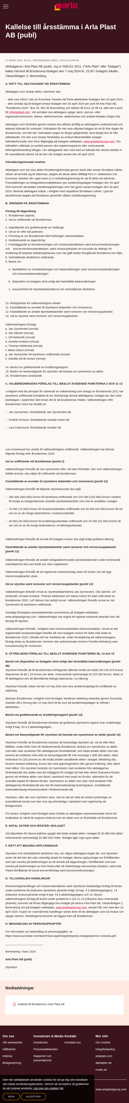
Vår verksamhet (12, 1042)
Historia (7, 1056)
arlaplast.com (103, 1056)
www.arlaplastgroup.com (111, 1089)
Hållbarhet (9, 1049)
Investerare (41, 1042)
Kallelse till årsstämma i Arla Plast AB (41, 1004)
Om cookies (102, 1042)
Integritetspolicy (105, 1049)
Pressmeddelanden (46, 1049)
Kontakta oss (72, 1042)
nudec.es (101, 1069)
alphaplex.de (103, 1062)
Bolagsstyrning (12, 1062)
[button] (5, 6)
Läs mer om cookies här (48, 1088)
